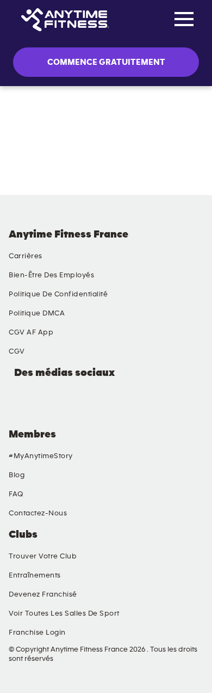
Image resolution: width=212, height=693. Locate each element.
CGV (17, 351)
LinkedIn (19, 402)
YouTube (44, 402)
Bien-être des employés (51, 275)
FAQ (16, 494)
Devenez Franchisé (43, 594)
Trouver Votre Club (43, 556)
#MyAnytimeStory (41, 456)
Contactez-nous (38, 513)
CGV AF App (31, 332)
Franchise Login (37, 632)
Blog (16, 475)
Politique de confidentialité (58, 294)
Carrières (25, 256)
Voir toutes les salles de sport (64, 613)
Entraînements (35, 575)
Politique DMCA (37, 313)
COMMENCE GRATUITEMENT (106, 62)
